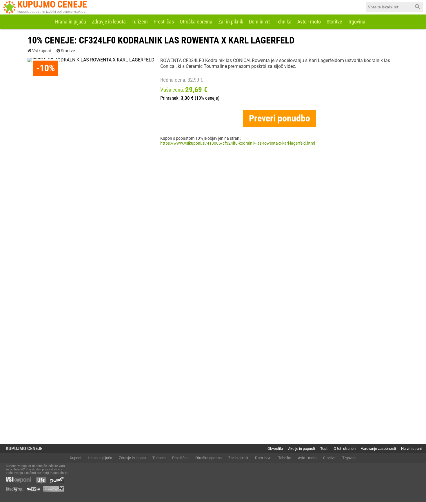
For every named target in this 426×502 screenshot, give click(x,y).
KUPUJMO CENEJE (24, 448)
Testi (324, 448)
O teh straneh (345, 448)
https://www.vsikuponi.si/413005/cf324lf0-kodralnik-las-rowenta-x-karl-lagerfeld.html (237, 143)
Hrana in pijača (70, 22)
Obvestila (275, 448)
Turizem (140, 22)
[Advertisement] (213, 209)
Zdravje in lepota (109, 22)
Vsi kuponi (41, 51)
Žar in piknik (230, 22)
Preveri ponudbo (279, 118)
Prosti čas (164, 22)
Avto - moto (309, 22)
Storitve (334, 22)
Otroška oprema (196, 22)
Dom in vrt (259, 22)
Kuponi (75, 458)
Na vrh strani (411, 448)
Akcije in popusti (301, 448)
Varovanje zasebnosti (378, 448)
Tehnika (284, 22)
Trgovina (356, 22)
